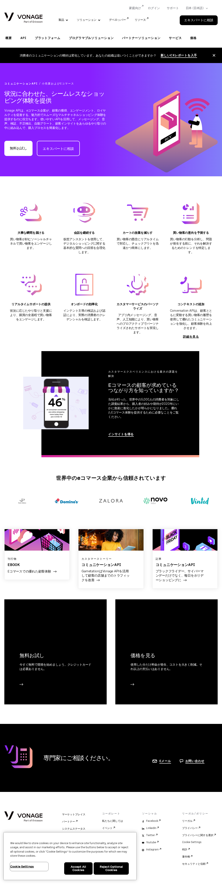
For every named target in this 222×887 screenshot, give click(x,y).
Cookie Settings (191, 842)
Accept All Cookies (78, 868)
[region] (70, 856)
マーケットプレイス (73, 814)
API (23, 38)
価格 (193, 38)
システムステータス (73, 828)
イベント (107, 828)
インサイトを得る (121, 434)
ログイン (154, 8)
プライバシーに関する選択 (197, 835)
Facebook (152, 820)
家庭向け (135, 8)
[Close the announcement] (214, 55)
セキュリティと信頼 (194, 863)
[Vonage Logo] (23, 18)
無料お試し (18, 148)
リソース (140, 19)
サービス (175, 38)
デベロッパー (117, 19)
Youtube (151, 842)
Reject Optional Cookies (111, 868)
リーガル (187, 820)
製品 (61, 19)
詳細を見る (191, 336)
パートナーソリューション (141, 38)
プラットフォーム (47, 38)
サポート (173, 8)
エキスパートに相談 (198, 20)
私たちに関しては (112, 820)
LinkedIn (151, 828)
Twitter (150, 835)
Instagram (152, 849)
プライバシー (190, 828)
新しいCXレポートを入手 (179, 55)
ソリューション (86, 19)
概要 (8, 38)
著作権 (186, 856)
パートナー (68, 821)
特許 (184, 849)
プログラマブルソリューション (91, 38)
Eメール (165, 761)
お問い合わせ (195, 761)
